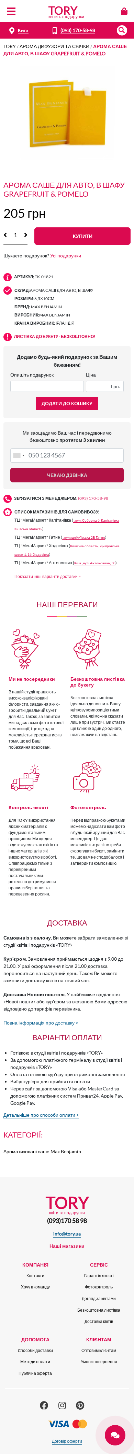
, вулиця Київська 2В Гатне (83, 537)
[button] (122, 30)
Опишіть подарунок (32, 375)
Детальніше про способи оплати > (41, 1115)
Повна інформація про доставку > (40, 1023)
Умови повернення (99, 1361)
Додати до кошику (67, 403)
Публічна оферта (35, 1373)
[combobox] (18, 455)
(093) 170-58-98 (77, 30)
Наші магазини (67, 1246)
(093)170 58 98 (67, 1220)
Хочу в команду (35, 1286)
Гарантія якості (99, 1275)
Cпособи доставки (35, 1350)
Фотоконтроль (99, 1286)
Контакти (35, 1275)
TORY (9, 46)
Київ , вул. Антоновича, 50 (94, 563)
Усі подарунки (65, 255)
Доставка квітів (99, 1321)
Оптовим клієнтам (98, 1350)
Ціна (91, 375)
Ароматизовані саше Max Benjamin (42, 1151)
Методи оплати (35, 1361)
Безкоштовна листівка (98, 1310)
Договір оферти (67, 1441)
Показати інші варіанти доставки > (47, 576)
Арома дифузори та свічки (54, 46)
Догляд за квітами (99, 1298)
